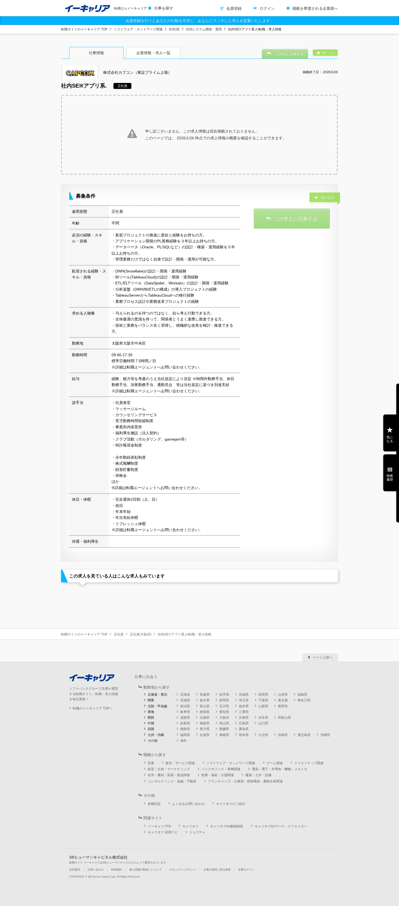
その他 (152, 741)
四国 (151, 729)
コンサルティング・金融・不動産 (172, 781)
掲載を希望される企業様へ (315, 8)
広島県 (244, 723)
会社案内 (74, 869)
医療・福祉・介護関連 (217, 775)
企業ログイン (246, 869)
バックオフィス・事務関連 (220, 769)
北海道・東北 (157, 694)
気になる (390, 439)
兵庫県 (244, 717)
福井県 (244, 706)
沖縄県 (325, 735)
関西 (151, 717)
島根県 (205, 723)
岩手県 (224, 694)
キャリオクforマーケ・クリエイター (281, 826)
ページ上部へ (322, 657)
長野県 (283, 706)
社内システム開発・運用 (204, 29)
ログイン (267, 8)
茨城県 (185, 700)
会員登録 (234, 8)
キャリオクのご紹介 (230, 804)
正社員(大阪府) (140, 634)
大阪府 (224, 717)
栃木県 (205, 700)
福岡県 (185, 735)
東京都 (283, 700)
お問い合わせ (95, 869)
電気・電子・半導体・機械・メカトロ (279, 769)
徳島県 (185, 729)
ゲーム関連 (275, 763)
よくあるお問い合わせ (188, 804)
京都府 (205, 717)
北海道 (185, 694)
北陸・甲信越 (157, 706)
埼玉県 (244, 700)
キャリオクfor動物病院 (226, 826)
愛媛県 (224, 729)
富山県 (205, 706)
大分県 (263, 735)
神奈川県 (304, 700)
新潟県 (185, 706)
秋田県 (263, 694)
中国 (151, 723)
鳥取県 (185, 723)
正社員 (118, 634)
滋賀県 (185, 717)
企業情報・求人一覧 (153, 53)
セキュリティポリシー (182, 869)
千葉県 (263, 700)
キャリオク (190, 826)
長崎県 (224, 735)
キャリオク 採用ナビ (163, 832)
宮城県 (244, 694)
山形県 (283, 694)
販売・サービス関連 (180, 763)
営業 (151, 763)
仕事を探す (163, 8)
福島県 (302, 694)
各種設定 (154, 804)
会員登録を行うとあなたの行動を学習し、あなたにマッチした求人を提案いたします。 (199, 20)
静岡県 (205, 712)
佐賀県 (205, 735)
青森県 (205, 694)
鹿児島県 (304, 735)
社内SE (174, 29)
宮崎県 (283, 735)
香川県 (205, 729)
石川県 (224, 706)
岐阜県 (185, 712)
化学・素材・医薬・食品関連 (169, 775)
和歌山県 (284, 717)
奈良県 (263, 717)
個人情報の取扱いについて (145, 869)
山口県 (263, 723)
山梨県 (263, 706)
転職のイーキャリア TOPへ (93, 708)
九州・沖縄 (156, 735)
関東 (151, 700)
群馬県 (224, 700)
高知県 (244, 729)
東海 (151, 712)
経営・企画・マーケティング (169, 769)
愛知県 (224, 712)
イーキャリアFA (159, 826)
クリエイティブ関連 (309, 763)
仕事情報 (96, 53)
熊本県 (244, 735)
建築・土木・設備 (258, 775)
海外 (183, 741)
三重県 (244, 712)
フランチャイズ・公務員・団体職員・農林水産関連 (245, 781)
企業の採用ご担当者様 (217, 869)
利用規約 (116, 869)
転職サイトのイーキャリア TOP (84, 29)
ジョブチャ (197, 832)
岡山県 (224, 723)
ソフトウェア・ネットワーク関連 (138, 29)
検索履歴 (390, 477)
